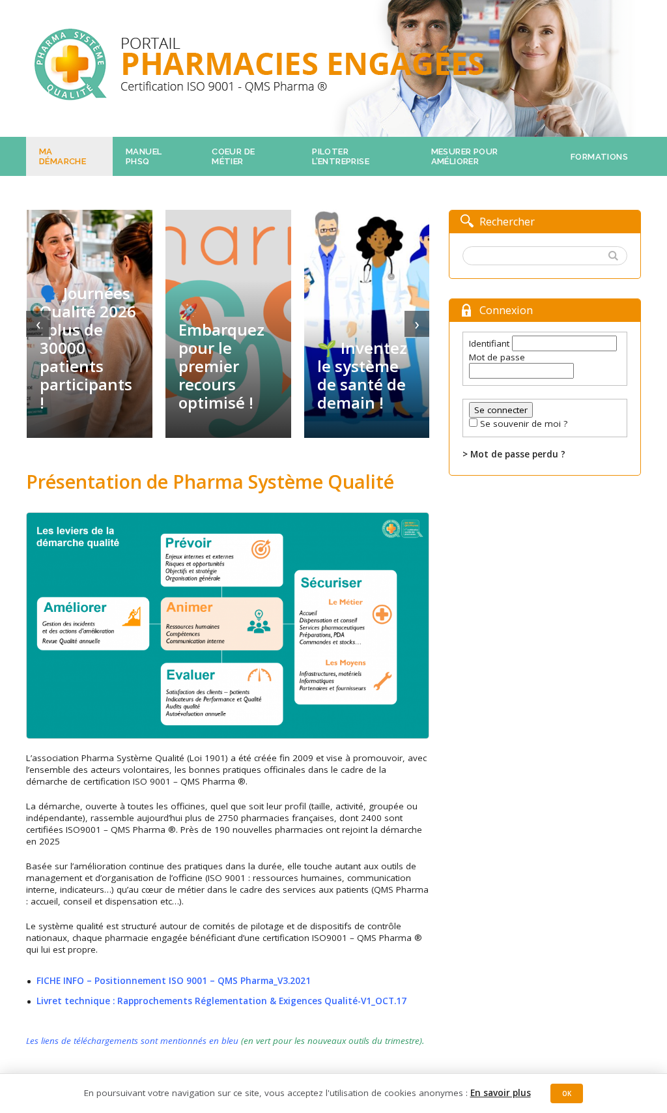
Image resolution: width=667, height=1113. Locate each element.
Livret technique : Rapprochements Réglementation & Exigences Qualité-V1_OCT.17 (221, 1001)
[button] (615, 256)
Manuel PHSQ (144, 156)
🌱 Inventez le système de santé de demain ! (362, 375)
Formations (599, 157)
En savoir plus (500, 1093)
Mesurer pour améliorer (464, 156)
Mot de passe (497, 357)
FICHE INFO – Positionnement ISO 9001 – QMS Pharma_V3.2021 (173, 981)
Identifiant (489, 343)
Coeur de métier (233, 156)
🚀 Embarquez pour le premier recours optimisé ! (221, 357)
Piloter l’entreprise (340, 156)
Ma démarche (62, 156)
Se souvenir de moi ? (523, 423)
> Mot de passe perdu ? (513, 454)
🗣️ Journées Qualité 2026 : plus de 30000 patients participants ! (88, 348)
